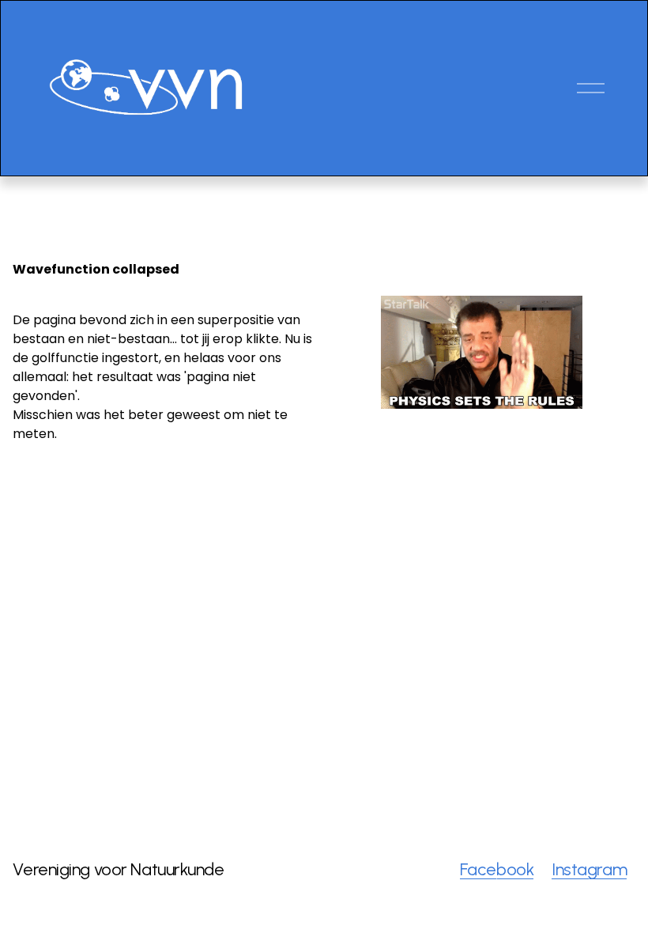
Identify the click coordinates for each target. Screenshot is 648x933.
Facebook (497, 869)
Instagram (589, 869)
